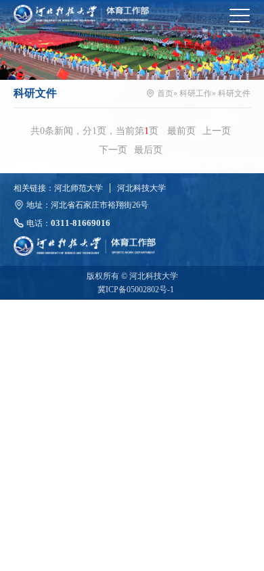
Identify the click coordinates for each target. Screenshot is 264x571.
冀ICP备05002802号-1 (135, 289)
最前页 (181, 131)
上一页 (216, 131)
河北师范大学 (78, 188)
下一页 (113, 150)
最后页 (148, 150)
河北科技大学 (141, 188)
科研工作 (195, 93)
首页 (165, 93)
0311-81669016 (80, 223)
